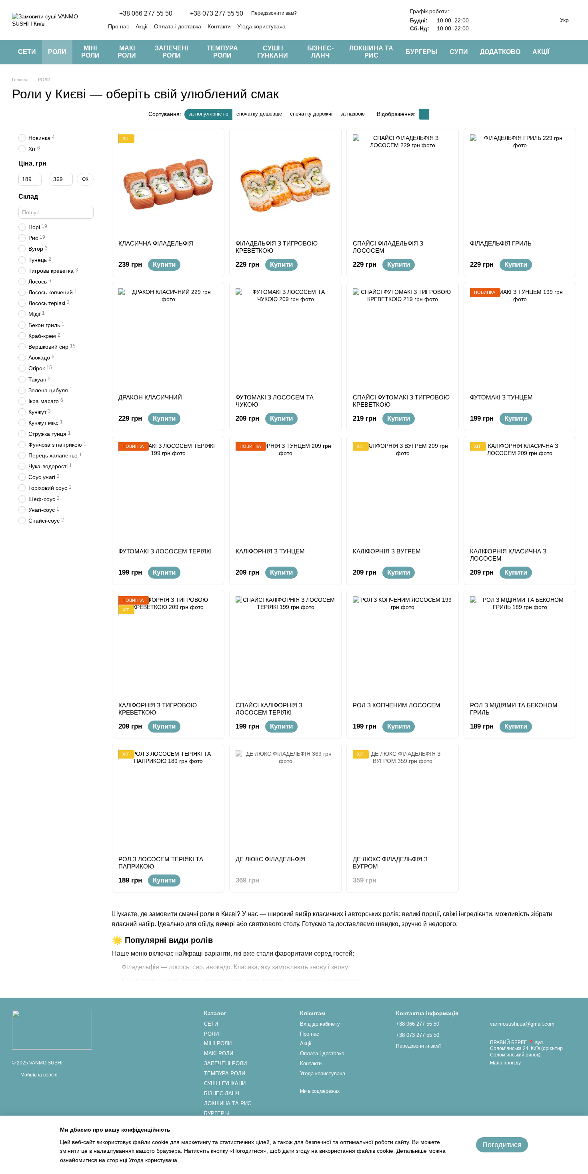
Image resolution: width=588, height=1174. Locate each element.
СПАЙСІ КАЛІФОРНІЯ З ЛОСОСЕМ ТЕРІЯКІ (269, 709)
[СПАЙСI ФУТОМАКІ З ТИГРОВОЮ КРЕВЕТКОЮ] (402, 338)
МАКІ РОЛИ (127, 52)
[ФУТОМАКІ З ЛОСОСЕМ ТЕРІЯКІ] (168, 492)
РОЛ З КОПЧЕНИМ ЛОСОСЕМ (396, 705)
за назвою (352, 114)
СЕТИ (27, 51)
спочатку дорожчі (311, 114)
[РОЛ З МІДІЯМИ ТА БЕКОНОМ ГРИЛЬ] (520, 646)
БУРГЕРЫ (422, 51)
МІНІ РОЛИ (90, 52)
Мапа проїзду (505, 1063)
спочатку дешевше (259, 114)
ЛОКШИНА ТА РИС (371, 52)
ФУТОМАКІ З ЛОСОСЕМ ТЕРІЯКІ (165, 551)
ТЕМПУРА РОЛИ (222, 52)
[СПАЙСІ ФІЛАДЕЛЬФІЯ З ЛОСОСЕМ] (402, 184)
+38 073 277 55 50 (216, 13)
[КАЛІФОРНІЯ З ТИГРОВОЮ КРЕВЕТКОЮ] (168, 646)
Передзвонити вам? (274, 13)
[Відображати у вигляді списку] (434, 114)
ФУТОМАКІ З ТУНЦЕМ (501, 397)
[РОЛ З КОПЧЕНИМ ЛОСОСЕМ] (402, 646)
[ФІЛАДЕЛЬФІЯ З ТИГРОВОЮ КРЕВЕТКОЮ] (285, 184)
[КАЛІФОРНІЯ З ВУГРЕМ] (402, 492)
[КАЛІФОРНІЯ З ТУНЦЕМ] (285, 492)
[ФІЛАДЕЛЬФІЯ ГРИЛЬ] (520, 184)
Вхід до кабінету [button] (320, 1024)
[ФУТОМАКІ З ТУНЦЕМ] (520, 338)
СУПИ (459, 51)
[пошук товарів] (569, 52)
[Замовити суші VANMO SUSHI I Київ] (52, 1029)
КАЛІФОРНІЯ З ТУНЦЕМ (270, 551)
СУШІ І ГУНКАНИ (272, 52)
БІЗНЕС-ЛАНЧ (320, 52)
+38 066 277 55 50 (145, 13)
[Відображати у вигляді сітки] (424, 114)
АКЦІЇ (540, 51)
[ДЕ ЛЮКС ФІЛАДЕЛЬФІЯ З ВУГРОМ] (402, 800)
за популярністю (208, 114)
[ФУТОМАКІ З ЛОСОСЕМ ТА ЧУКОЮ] (285, 338)
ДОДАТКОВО (500, 51)
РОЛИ (57, 51)
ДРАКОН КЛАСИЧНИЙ (150, 397)
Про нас (118, 26)
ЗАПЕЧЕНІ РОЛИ (171, 52)
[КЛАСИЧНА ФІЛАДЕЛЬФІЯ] (168, 184)
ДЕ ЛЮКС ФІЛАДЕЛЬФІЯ (270, 859)
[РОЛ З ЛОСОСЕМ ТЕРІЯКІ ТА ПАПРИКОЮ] (168, 800)
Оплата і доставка (177, 26)
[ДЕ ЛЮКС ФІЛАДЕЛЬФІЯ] (285, 800)
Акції (142, 26)
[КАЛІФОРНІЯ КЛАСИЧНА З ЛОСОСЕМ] (520, 492)
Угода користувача (261, 26)
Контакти (219, 26)
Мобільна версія (38, 1075)
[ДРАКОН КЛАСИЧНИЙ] (168, 338)
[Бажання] (504, 20)
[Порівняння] (483, 20)
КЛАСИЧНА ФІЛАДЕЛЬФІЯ (155, 243)
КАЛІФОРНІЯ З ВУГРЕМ (387, 551)
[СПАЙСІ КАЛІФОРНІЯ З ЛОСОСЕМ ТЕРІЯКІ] (285, 646)
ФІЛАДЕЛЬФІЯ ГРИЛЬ (501, 243)
